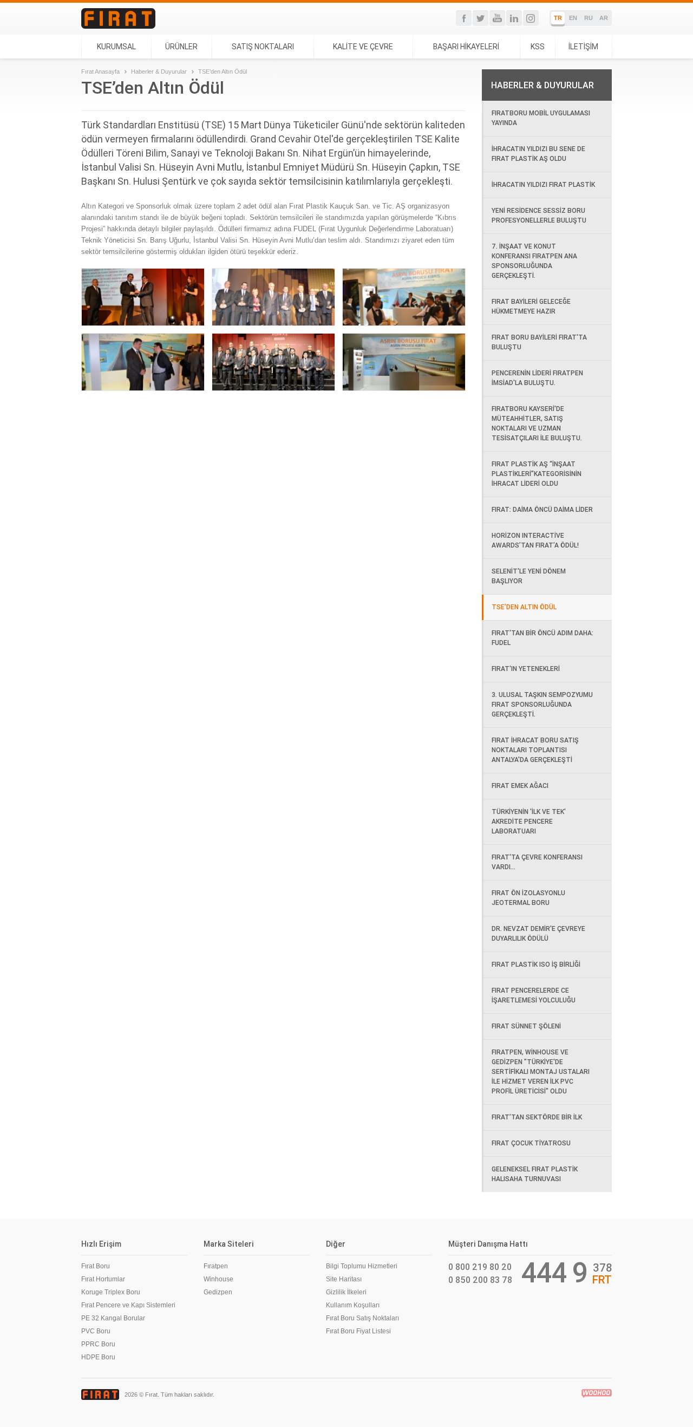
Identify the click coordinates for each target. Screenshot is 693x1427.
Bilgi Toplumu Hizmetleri (361, 1266)
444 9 (554, 1273)
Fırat (118, 18)
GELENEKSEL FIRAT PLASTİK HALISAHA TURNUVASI (535, 1174)
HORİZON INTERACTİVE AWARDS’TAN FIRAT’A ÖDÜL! (535, 540)
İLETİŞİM (583, 46)
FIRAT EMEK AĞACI (520, 785)
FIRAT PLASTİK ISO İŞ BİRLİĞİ (536, 964)
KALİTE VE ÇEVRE (363, 46)
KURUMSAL (116, 46)
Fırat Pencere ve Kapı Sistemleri (128, 1305)
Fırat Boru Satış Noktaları (362, 1318)
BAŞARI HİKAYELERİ (466, 46)
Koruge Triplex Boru (110, 1292)
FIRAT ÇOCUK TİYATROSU (531, 1143)
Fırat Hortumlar (103, 1279)
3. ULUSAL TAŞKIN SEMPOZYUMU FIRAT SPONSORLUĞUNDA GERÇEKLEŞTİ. (542, 704)
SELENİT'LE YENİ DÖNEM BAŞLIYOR (529, 576)
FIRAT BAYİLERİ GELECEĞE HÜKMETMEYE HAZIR (531, 306)
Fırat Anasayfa (100, 71)
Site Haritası (344, 1279)
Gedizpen (218, 1292)
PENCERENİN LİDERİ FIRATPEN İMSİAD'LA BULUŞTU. (537, 378)
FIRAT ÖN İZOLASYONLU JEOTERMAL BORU (528, 898)
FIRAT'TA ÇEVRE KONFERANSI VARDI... (537, 862)
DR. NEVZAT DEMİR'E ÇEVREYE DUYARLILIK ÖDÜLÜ (538, 933)
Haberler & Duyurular (159, 71)
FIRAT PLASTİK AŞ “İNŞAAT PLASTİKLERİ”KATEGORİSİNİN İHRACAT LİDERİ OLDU (536, 473)
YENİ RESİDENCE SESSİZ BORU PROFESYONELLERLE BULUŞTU (539, 215)
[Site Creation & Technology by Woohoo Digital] (596, 1393)
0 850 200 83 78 (480, 1279)
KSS (538, 46)
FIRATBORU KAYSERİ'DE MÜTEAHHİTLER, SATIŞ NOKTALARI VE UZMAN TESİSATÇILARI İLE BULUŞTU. (537, 423)
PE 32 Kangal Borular (113, 1318)
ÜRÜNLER (181, 46)
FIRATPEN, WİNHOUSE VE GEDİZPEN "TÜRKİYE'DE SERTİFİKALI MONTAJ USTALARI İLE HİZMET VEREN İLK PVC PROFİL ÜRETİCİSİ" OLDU (541, 1071)
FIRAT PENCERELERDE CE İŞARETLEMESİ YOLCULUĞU (534, 995)
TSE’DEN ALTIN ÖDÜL (524, 607)
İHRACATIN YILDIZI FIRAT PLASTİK (543, 184)
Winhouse (218, 1279)
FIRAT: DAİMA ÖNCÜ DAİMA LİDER (542, 509)
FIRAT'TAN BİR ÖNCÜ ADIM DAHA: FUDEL (542, 638)
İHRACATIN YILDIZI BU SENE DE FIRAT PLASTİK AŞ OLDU (538, 153)
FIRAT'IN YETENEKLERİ (526, 668)
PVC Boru (95, 1331)
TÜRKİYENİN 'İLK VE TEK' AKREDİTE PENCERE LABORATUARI (529, 821)
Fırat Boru (95, 1266)
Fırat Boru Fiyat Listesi (358, 1331)
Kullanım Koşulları (353, 1305)
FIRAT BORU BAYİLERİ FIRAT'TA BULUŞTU (539, 342)
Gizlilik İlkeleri (346, 1292)
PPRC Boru (98, 1344)
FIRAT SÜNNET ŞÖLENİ (526, 1026)
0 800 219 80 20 (480, 1266)
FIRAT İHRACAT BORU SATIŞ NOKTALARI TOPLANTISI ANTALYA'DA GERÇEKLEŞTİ (535, 750)
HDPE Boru (98, 1357)
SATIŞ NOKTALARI (263, 46)
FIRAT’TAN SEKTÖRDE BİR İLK (537, 1117)
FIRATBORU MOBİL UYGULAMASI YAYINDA (541, 118)
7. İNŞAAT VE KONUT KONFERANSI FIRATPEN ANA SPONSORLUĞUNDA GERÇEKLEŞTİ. (534, 260)
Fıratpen (216, 1266)
